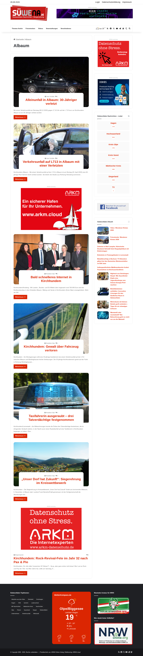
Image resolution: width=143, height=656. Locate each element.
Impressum (127, 2)
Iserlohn (26, 603)
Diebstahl (30, 599)
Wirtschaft (36, 613)
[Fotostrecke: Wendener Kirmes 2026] (103, 240)
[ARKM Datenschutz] (51, 529)
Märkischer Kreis (28, 606)
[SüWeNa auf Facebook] (113, 210)
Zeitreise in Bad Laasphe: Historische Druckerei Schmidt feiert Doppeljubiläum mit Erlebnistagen (113, 249)
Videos (40, 28)
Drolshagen (39, 599)
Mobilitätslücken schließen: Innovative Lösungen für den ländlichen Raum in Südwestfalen (118, 293)
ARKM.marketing (92, 7)
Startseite (19, 39)
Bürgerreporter (19, 555)
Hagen (13, 603)
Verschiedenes (66, 28)
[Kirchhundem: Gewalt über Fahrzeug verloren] (51, 328)
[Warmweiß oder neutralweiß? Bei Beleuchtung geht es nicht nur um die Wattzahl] (103, 315)
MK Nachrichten (16, 606)
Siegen (35, 610)
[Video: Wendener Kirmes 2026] (103, 231)
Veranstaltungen (52, 28)
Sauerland (27, 610)
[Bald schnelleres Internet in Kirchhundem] (51, 259)
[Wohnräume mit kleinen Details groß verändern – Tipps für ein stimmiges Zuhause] (103, 304)
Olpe (12, 610)
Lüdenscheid (35, 603)
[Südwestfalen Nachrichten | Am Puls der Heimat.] (29, 13)
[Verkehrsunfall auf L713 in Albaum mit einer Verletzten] (51, 146)
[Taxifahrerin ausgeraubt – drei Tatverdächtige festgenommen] (51, 398)
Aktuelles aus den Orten (18, 599)
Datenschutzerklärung (111, 2)
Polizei (19, 610)
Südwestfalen (44, 610)
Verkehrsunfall (26, 613)
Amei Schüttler (50, 96)
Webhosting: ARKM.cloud (72, 652)
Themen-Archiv (17, 28)
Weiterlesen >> (20, 117)
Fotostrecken (30, 28)
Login (97, 2)
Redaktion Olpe (50, 274)
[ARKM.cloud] (51, 209)
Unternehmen (15, 613)
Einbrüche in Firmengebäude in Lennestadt (112, 255)
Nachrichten (39, 606)
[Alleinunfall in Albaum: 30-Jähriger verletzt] (51, 82)
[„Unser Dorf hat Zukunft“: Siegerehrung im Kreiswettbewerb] (51, 464)
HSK (19, 603)
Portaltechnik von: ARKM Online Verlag (52, 652)
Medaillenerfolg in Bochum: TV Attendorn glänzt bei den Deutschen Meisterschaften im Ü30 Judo (112, 261)
